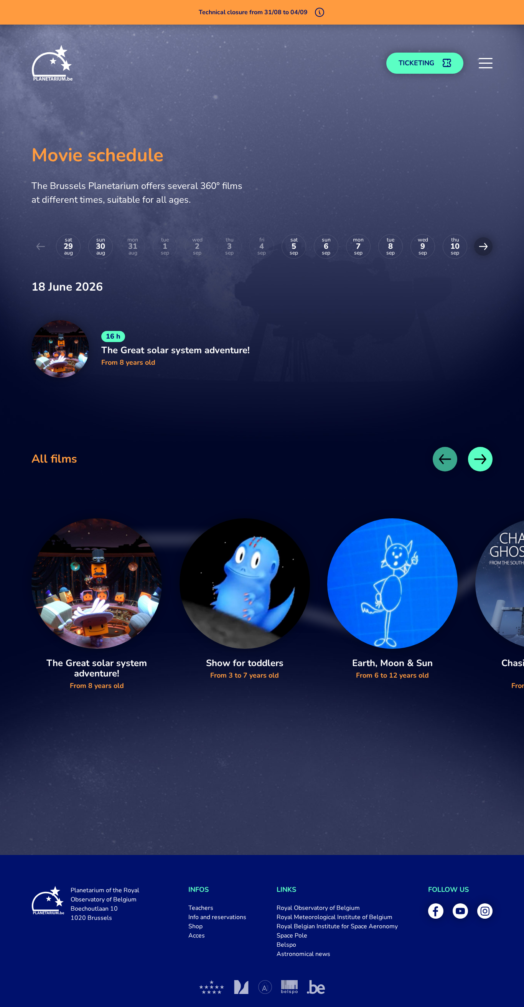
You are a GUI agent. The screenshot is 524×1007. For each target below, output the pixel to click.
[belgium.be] (316, 987)
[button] (486, 63)
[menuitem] (217, 908)
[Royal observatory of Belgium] (211, 987)
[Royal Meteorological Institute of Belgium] (241, 987)
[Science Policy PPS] (289, 987)
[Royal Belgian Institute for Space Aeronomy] (265, 987)
